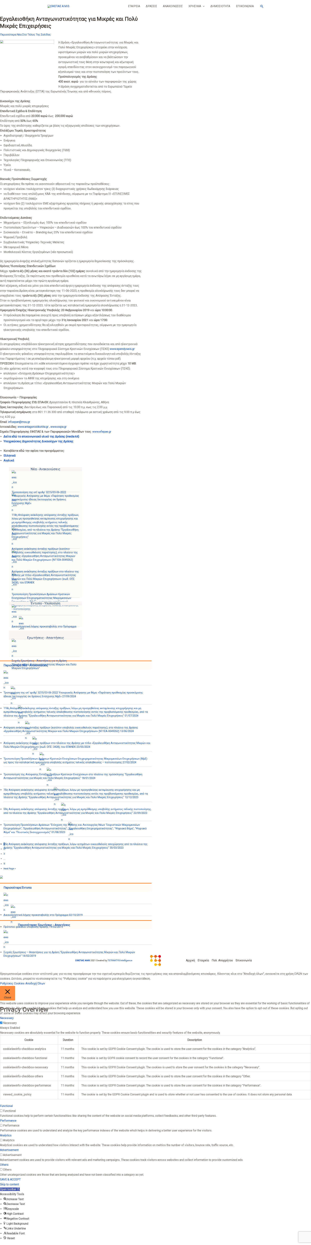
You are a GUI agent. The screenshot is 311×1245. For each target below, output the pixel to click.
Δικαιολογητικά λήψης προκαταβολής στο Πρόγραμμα (44, 626)
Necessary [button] (7, 1018)
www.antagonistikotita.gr (32, 426)
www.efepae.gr (101, 431)
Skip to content (9, 1184)
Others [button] (4, 1164)
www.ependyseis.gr (122, 349)
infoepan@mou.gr (18, 422)
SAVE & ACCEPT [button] (10, 1179)
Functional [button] (6, 1106)
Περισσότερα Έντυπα (17, 887)
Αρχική (190, 960)
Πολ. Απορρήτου (222, 960)
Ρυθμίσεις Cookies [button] (12, 983)
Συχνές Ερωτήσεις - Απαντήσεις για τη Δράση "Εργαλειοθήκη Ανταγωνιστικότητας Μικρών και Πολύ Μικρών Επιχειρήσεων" (44, 664)
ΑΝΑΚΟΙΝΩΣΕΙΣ (173, 6)
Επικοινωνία (244, 960)
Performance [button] (8, 1120)
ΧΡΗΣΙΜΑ (194, 6)
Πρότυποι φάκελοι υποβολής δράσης (33, 926)
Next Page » (10, 868)
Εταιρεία (203, 960)
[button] (203, 6)
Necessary (10, 1023)
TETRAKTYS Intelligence (120, 960)
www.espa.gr (58, 426)
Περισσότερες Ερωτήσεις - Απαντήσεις (44, 925)
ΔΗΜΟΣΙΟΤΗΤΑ (220, 6)
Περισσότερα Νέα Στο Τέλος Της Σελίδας (25, 34)
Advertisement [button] (9, 1150)
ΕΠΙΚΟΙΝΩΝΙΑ (245, 6)
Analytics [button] (6, 1135)
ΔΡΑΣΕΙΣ (151, 6)
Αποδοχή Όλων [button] (35, 983)
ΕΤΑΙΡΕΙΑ (134, 6)
